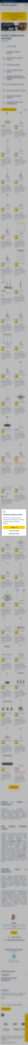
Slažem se (14, 527)
